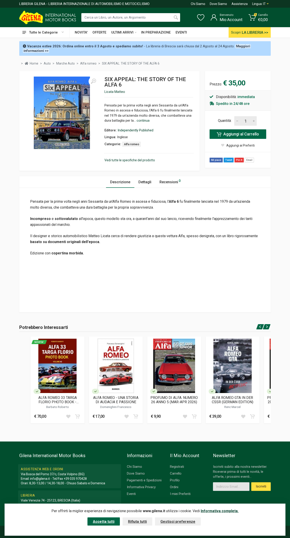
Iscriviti (261, 486)
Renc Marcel (232, 407)
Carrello (175, 473)
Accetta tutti (103, 521)
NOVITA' (81, 32)
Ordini (174, 487)
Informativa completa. (220, 511)
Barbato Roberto (57, 407)
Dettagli (144, 182)
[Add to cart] (77, 416)
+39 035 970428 (75, 478)
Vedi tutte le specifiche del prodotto (129, 160)
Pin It (239, 160)
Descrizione (120, 182)
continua (143, 120)
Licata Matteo (114, 92)
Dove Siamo (218, 3)
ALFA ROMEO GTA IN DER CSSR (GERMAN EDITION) (232, 400)
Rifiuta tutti (137, 521)
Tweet (228, 160)
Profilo (175, 480)
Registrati (177, 467)
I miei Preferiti (180, 494)
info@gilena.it (40, 478)
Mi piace (216, 160)
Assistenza (240, 3)
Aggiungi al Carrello (240, 134)
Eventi (131, 494)
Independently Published (135, 130)
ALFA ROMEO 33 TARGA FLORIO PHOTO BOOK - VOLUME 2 (57, 400)
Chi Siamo (198, 3)
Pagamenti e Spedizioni (144, 480)
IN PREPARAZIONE (156, 32)
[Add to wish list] (68, 416)
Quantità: (225, 120)
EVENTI (181, 32)
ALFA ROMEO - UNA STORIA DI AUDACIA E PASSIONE (115, 400)
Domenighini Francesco (115, 407)
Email (249, 160)
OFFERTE (99, 32)
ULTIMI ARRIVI (122, 32)
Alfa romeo (131, 144)
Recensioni (170, 181)
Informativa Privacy (141, 487)
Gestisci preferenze (177, 521)
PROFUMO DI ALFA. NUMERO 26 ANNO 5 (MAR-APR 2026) (174, 400)
